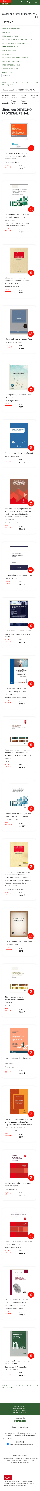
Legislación (5, 103)
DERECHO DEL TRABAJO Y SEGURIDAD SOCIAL (16, 40)
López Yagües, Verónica (12, 401)
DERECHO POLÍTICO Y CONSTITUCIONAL (15, 58)
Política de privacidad (19, 1410)
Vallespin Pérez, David (12, 456)
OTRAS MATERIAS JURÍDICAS (10, 68)
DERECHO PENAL (7, 54)
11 (37, 83)
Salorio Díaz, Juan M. (12, 945)
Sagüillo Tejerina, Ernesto (13, 1247)
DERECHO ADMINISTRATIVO (10, 29)
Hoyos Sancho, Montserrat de (14, 889)
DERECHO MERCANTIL (8, 50)
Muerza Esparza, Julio (12, 287)
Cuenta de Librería (19, 1408)
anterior (4, 83)
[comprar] (31, 124)
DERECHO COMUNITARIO (9, 36)
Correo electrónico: (9, 1439)
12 (3, 85)
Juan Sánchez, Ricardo (12, 634)
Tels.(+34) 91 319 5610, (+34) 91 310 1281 (20, 1460)
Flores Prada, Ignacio (11, 523)
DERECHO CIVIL (6, 32)
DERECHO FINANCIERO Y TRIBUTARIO (13, 43)
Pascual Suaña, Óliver (12, 1131)
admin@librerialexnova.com (20, 1462)
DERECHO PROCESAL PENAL (10, 65)
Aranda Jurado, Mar (11, 1189)
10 (33, 83)
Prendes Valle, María (11, 223)
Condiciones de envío (19, 1412)
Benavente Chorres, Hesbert (14, 1308)
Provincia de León (7, 72)
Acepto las (21, 1444)
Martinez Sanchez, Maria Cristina (15, 697)
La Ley (7, 761)
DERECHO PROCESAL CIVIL (10, 61)
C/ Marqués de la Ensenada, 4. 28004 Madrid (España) (20, 1458)
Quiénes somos (19, 1406)
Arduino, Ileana (9, 1067)
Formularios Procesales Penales (5, 98)
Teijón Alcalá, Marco (11, 1006)
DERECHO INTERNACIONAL (10, 47)
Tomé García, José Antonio (14, 342)
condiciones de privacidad (24, 1444)
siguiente (10, 85)
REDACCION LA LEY (11, 820)
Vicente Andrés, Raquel (17, 225)
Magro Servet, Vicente (12, 162)
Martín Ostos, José (11, 578)
